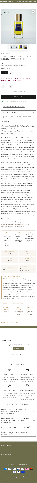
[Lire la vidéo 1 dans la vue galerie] (25, 47)
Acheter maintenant (18, 97)
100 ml (13, 73)
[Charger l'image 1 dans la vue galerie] (12, 47)
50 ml (5, 73)
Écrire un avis (18, 348)
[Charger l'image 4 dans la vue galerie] (21, 47)
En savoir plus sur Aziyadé (18, 322)
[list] (18, 385)
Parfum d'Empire (5, 53)
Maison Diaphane (15, 477)
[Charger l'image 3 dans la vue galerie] (16, 47)
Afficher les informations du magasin (14, 106)
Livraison (10, 65)
